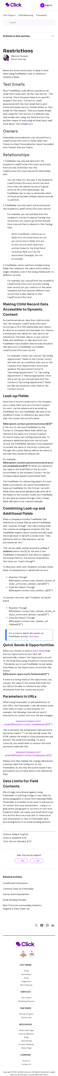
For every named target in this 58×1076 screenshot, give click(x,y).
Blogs (26, 1037)
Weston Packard (19, 56)
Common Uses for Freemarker (18, 888)
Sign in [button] (48, 5)
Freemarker (41, 15)
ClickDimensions (24, 1072)
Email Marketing (26, 15)
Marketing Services (26, 1001)
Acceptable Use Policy (38, 1074)
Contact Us (26, 1064)
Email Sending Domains (14, 899)
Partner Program (26, 1014)
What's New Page (26, 1030)
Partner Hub (26, 1017)
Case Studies (26, 1041)
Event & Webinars (26, 1034)
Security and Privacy (19, 1074)
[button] (42, 5)
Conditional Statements (15, 883)
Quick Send (38, 650)
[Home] (13, 8)
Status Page (26, 1048)
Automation (26, 974)
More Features (26, 985)
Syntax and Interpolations (16, 894)
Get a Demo (26, 998)
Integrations (26, 981)
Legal (52, 1072)
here (30, 123)
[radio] (21, 861)
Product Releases (26, 1044)
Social (26, 978)
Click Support (9, 15)
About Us (26, 1061)
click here (34, 636)
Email (26, 971)
